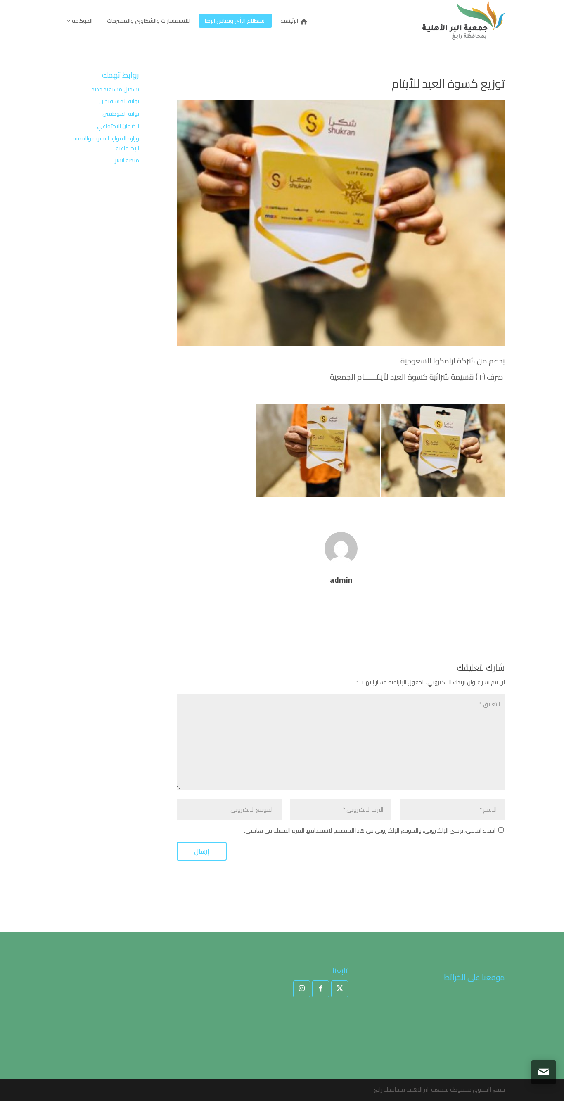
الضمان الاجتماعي (118, 126)
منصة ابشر (127, 160)
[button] (544, 1046)
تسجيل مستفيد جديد (115, 89)
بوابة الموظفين (120, 113)
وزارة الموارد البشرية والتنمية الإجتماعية (106, 143)
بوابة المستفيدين (119, 101)
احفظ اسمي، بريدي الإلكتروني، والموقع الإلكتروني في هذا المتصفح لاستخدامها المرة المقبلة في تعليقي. (369, 830)
